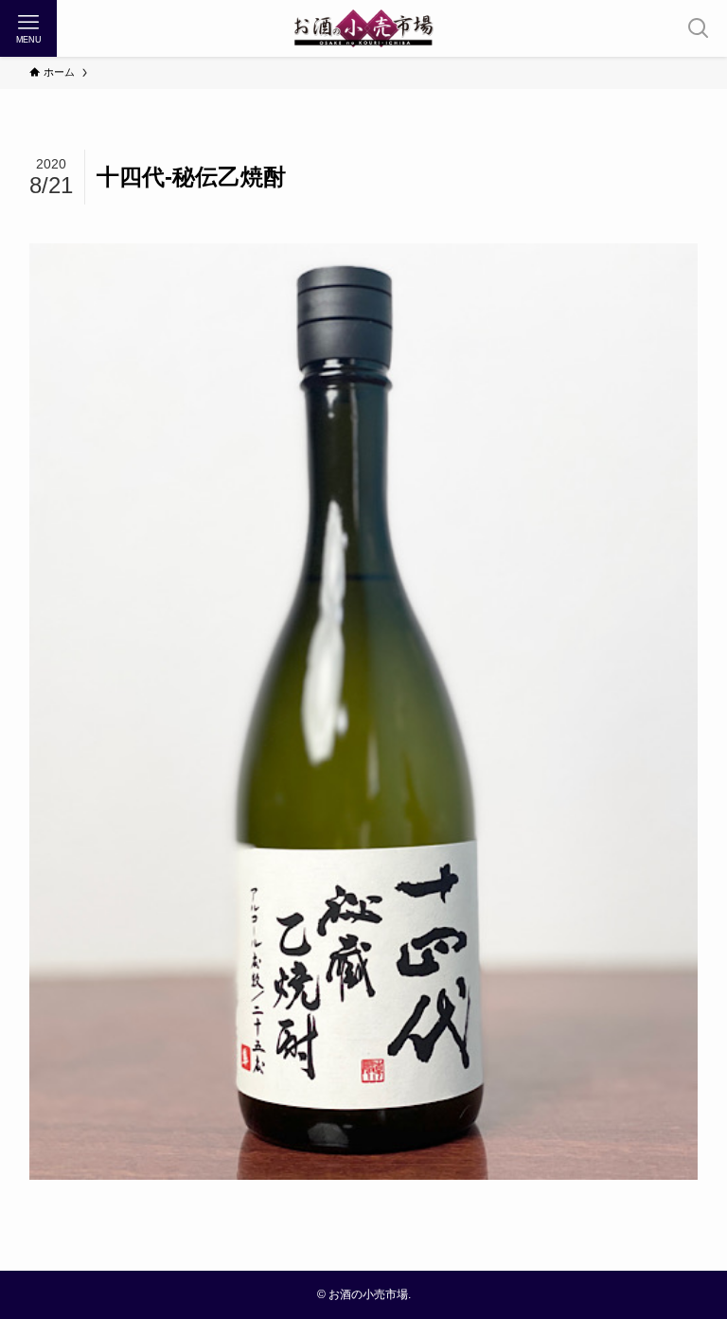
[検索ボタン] (698, 28)
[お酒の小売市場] (363, 28)
